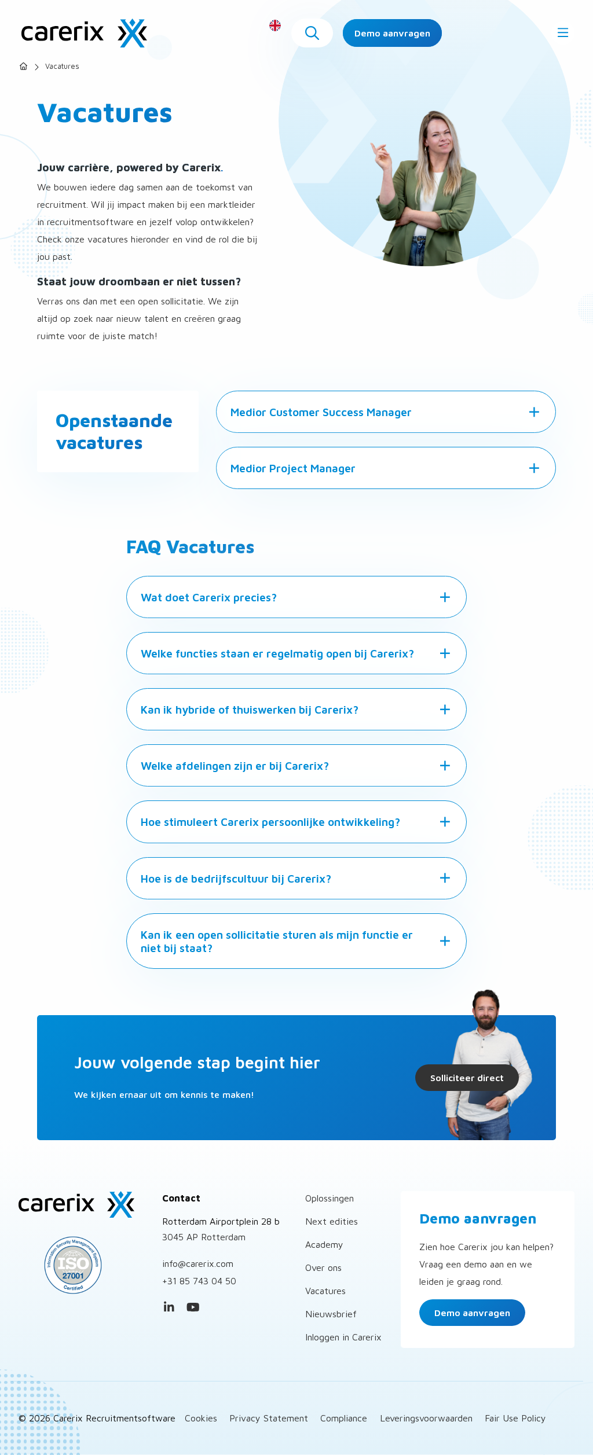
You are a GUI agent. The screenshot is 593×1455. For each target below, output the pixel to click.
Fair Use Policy (515, 1418)
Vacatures (325, 1290)
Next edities (331, 1221)
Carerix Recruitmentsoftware (84, 33)
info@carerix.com (197, 1263)
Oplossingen (329, 1198)
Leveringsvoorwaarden (426, 1418)
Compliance (343, 1418)
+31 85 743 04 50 (199, 1281)
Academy (324, 1244)
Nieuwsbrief (331, 1314)
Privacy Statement (268, 1418)
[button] (312, 33)
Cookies (201, 1418)
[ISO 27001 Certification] (82, 1265)
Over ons (323, 1267)
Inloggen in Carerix (343, 1337)
